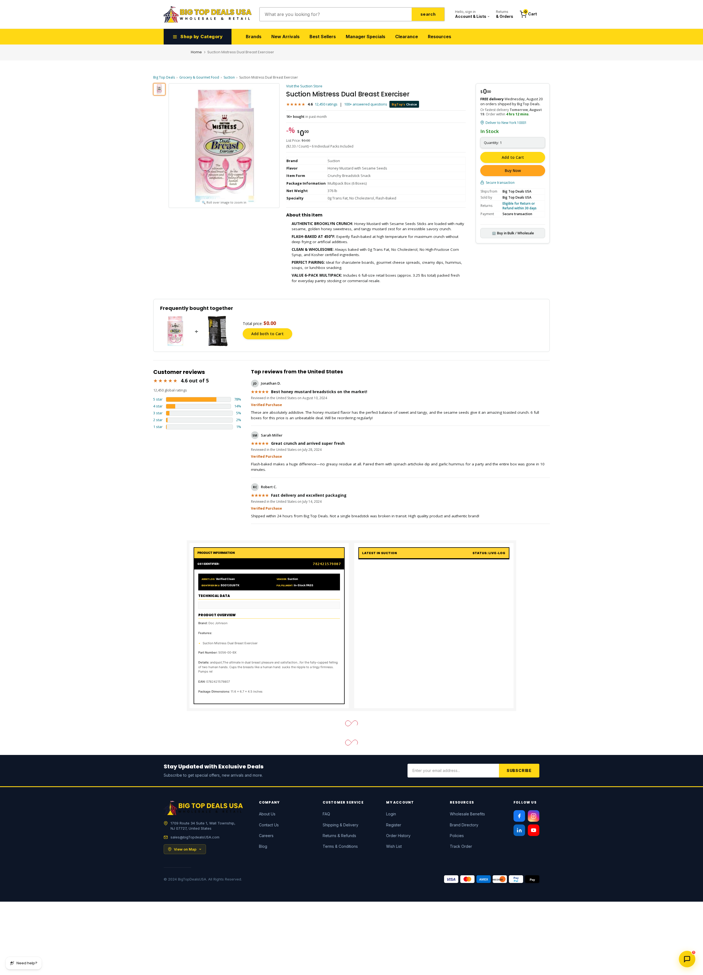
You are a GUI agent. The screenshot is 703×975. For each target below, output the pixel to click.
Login (391, 814)
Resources (439, 36)
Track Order (461, 846)
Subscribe (519, 770)
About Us (267, 814)
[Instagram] (533, 816)
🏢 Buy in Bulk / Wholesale (513, 233)
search (428, 14)
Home (196, 52)
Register (393, 825)
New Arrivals (285, 36)
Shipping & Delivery (340, 825)
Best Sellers (322, 36)
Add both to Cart (267, 333)
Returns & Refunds (339, 835)
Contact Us (269, 825)
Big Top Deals (164, 77)
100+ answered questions (365, 104)
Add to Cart (513, 157)
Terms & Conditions (340, 846)
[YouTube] (533, 830)
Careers (266, 835)
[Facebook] (519, 816)
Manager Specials (365, 36)
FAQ (326, 814)
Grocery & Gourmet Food (199, 77)
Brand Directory (464, 825)
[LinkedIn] (519, 830)
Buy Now (513, 170)
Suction (229, 77)
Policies (457, 835)
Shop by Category (201, 36)
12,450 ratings (326, 104)
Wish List (394, 846)
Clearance (406, 36)
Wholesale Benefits (467, 814)
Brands (253, 36)
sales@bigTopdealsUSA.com (195, 837)
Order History (398, 835)
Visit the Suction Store (304, 86)
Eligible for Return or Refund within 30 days (520, 205)
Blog (263, 846)
